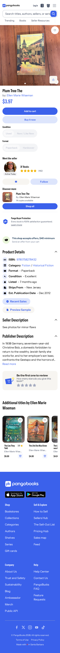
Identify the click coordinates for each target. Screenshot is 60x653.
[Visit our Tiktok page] (43, 627)
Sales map (40, 537)
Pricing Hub (41, 531)
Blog (7, 591)
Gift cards (11, 550)
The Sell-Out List (44, 524)
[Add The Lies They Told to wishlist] (20, 420)
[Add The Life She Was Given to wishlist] (44, 420)
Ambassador (13, 597)
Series (9, 544)
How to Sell (41, 511)
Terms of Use (22, 640)
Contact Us (41, 578)
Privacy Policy (37, 640)
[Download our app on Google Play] (36, 494)
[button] (30, 252)
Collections (12, 518)
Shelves (10, 537)
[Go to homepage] (11, 5)
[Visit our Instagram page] (30, 627)
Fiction (26, 265)
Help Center (41, 571)
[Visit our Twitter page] (23, 627)
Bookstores (12, 511)
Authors (10, 531)
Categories (12, 524)
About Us (11, 571)
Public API (11, 611)
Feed (37, 544)
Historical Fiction (43, 265)
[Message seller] (16, 182)
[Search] (53, 14)
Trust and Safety (15, 578)
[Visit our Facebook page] (17, 627)
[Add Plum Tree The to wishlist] (55, 30)
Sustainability (13, 584)
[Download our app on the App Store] (15, 494)
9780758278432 (26, 259)
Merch (9, 604)
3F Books (24, 166)
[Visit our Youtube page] (36, 627)
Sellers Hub (41, 518)
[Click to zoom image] (30, 55)
